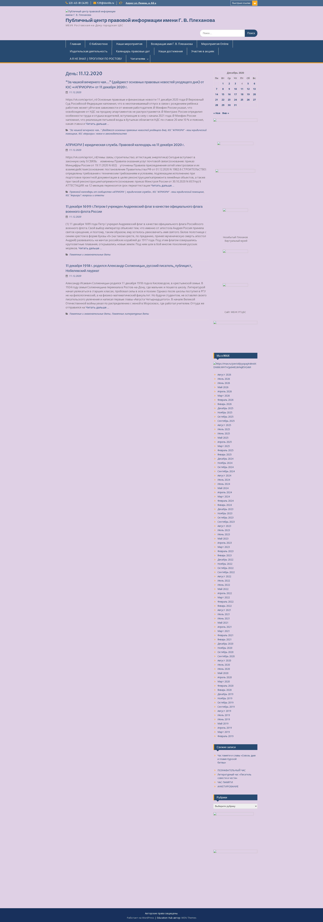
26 (248, 99)
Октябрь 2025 (226, 416)
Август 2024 (224, 475)
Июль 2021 (224, 614)
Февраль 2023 (226, 551)
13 (254, 88)
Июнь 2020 (224, 668)
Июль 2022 (224, 580)
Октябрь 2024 (226, 467)
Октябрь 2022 (226, 568)
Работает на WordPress (140, 917)
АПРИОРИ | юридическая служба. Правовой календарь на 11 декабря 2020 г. (125, 145)
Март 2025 (224, 446)
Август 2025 (224, 425)
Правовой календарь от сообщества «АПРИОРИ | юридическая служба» (110, 191)
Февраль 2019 (226, 736)
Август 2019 (224, 710)
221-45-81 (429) (78, 3)
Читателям (137, 59)
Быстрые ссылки (241, 3)
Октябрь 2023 (226, 517)
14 (216, 94)
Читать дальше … (97, 124)
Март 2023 (224, 547)
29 (223, 105)
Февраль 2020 (226, 685)
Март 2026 (224, 395)
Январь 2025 (225, 454)
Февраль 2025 (226, 450)
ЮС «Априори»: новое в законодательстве (103, 133)
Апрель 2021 (225, 626)
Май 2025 (223, 437)
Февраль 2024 (226, 500)
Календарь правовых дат (133, 51)
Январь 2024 (225, 504)
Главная (75, 44)
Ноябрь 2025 (225, 412)
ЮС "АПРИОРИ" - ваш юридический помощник (178, 191)
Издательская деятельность (88, 51)
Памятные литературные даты (130, 313)
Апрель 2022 (225, 593)
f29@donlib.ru (105, 3)
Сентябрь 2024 (226, 471)
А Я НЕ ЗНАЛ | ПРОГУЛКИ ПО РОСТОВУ (96, 59)
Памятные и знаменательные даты (90, 254)
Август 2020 (224, 660)
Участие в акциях (202, 51)
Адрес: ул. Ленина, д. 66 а (141, 3)
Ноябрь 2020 (225, 647)
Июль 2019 (224, 715)
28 (216, 105)
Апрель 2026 (225, 391)
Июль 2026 (224, 378)
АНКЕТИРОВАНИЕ (228, 786)
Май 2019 (223, 723)
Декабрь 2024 (225, 458)
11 (242, 88)
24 (235, 99)
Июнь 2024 (224, 483)
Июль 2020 (224, 664)
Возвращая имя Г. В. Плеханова (172, 44)
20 (254, 94)
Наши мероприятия (129, 44)
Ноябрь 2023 (225, 513)
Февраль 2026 (226, 399)
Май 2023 (223, 538)
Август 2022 (224, 576)
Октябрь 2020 (226, 652)
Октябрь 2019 (226, 702)
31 (235, 105)
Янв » (225, 113)
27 (254, 99)
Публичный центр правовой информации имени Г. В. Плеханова (140, 20)
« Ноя (216, 113)
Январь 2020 (225, 689)
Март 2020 (224, 681)
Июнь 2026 (224, 383)
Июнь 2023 (224, 534)
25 (242, 99)
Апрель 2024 (225, 492)
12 (248, 88)
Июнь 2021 (224, 618)
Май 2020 (223, 673)
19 (248, 94)
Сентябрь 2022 (226, 572)
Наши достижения (170, 51)
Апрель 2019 (225, 727)
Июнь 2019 (224, 719)
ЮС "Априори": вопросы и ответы (85, 195)
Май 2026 (223, 387)
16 (229, 94)
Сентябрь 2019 (226, 706)
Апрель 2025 (225, 441)
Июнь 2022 (224, 584)
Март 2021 (224, 631)
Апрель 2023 (225, 542)
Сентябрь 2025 (226, 420)
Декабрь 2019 (225, 694)
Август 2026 (224, 374)
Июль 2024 (224, 479)
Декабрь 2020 (225, 643)
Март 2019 (224, 731)
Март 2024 (224, 496)
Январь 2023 (225, 555)
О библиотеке (98, 44)
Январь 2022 (225, 605)
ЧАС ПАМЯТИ (225, 782)
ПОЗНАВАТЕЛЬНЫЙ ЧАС (232, 770)
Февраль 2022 (226, 601)
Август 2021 (224, 610)
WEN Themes (188, 917)
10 (235, 88)
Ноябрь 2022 (225, 563)
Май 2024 (223, 488)
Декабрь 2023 (225, 509)
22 (223, 99)
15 (223, 94)
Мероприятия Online (214, 44)
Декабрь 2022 (225, 559)
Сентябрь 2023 (226, 521)
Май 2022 (223, 589)
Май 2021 (223, 622)
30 (229, 105)
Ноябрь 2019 (225, 698)
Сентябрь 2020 (226, 656)
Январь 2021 (225, 639)
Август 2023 (224, 526)
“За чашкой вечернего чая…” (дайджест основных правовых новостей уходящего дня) (117, 130)
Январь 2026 (225, 404)
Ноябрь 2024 (225, 462)
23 (229, 99)
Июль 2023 (224, 530)
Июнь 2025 (224, 433)
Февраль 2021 (226, 635)
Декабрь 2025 (225, 408)
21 (216, 99)
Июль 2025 (224, 429)
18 (242, 94)
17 (235, 94)
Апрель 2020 (225, 677)
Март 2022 (224, 597)
